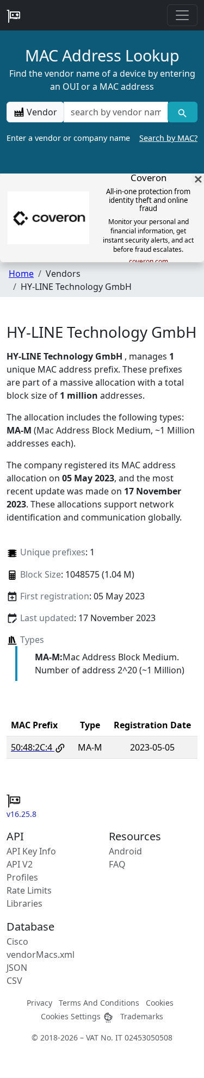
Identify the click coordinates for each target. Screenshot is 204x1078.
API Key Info (31, 851)
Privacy (39, 1003)
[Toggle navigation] (182, 15)
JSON (17, 968)
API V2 (20, 864)
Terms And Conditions (99, 1003)
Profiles (22, 877)
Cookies (160, 1003)
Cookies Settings (72, 1016)
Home (21, 274)
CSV (14, 981)
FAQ (117, 864)
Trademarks (141, 1016)
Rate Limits (29, 890)
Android (125, 851)
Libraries (24, 903)
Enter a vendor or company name (102, 138)
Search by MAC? (168, 138)
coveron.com (148, 261)
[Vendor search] (182, 112)
